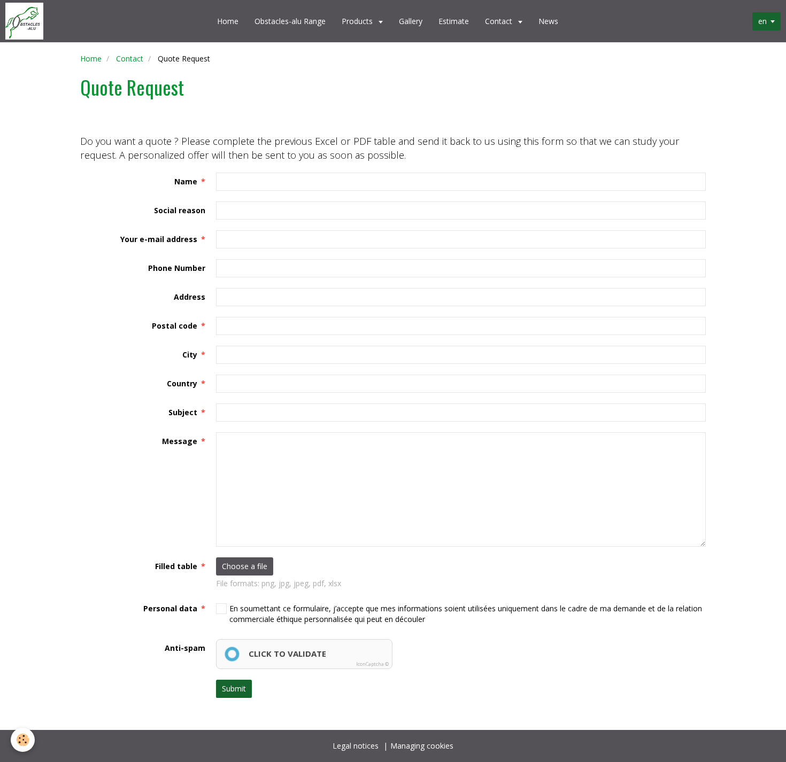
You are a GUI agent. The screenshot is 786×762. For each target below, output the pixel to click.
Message (179, 441)
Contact (499, 21)
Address (189, 297)
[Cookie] (23, 740)
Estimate (453, 21)
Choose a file (244, 566)
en (762, 21)
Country (182, 383)
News (548, 21)
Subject (182, 412)
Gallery (410, 21)
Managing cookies (421, 746)
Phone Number (176, 268)
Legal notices (356, 746)
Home (227, 21)
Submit (234, 688)
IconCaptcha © (372, 663)
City (189, 354)
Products (358, 21)
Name (185, 181)
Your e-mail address (158, 239)
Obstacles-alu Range (290, 21)
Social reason (179, 210)
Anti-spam (185, 648)
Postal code (174, 326)
